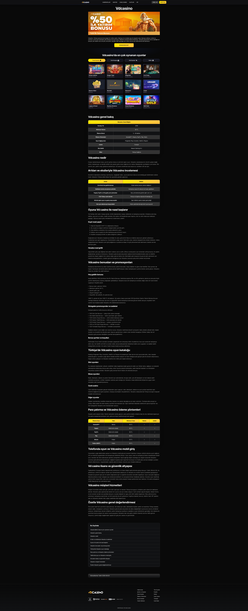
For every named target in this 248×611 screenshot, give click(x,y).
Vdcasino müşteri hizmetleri (97, 561)
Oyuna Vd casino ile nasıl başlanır (99, 542)
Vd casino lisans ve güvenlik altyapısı (100, 558)
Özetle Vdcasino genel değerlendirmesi (100, 565)
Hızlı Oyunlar (132, 60)
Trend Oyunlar (95, 60)
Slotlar (150, 60)
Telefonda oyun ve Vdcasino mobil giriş (100, 555)
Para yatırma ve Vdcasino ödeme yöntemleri (102, 552)
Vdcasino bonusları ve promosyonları (100, 545)
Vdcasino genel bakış (95, 533)
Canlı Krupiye (114, 60)
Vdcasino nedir (94, 536)
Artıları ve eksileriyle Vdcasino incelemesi (101, 539)
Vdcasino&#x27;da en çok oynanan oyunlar (101, 529)
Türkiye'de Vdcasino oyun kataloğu (99, 549)
